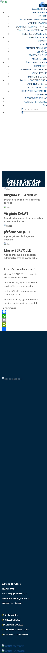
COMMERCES (40, 66)
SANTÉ (43, 44)
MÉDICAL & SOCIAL (37, 76)
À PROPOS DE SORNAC (36, 98)
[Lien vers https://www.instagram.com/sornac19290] (13, 651)
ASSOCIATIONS (39, 58)
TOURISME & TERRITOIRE (33, 80)
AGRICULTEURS (39, 73)
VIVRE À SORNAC (37, 37)
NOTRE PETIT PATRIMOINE (33, 91)
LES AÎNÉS (42, 51)
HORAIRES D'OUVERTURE (15, 634)
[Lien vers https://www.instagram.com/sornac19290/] (22, 112)
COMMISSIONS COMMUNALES (32, 30)
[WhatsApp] (23, 316)
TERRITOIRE (41, 94)
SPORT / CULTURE (38, 55)
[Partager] (23, 329)
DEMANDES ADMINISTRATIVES (31, 26)
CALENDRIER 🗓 (39, 8)
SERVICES (42, 41)
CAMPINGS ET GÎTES (37, 83)
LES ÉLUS (42, 16)
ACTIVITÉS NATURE (37, 87)
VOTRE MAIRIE (38, 12)
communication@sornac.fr (16, 598)
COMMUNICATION (37, 23)
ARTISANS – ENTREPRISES (34, 69)
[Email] (23, 320)
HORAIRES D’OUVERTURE (34, 33)
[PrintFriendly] (23, 324)
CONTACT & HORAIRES (35, 101)
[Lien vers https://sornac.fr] (23, 2)
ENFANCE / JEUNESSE (36, 48)
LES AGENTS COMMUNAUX (33, 19)
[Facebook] (23, 312)
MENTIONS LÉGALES (12, 603)
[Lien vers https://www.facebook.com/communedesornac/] (22, 108)
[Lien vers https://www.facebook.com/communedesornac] (13, 646)
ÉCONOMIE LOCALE (36, 62)
